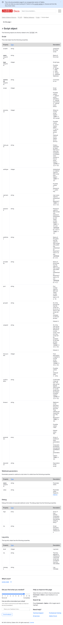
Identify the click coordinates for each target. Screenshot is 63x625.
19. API (20, 17)
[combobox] (39, 11)
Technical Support (38, 613)
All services (36, 616)
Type (12, 44)
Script (38, 17)
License (32, 622)
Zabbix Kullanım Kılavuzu (9, 17)
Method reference (29, 17)
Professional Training (55, 613)
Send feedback (7, 614)
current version (38, 4)
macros (55, 494)
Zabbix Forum (53, 616)
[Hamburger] (59, 11)
